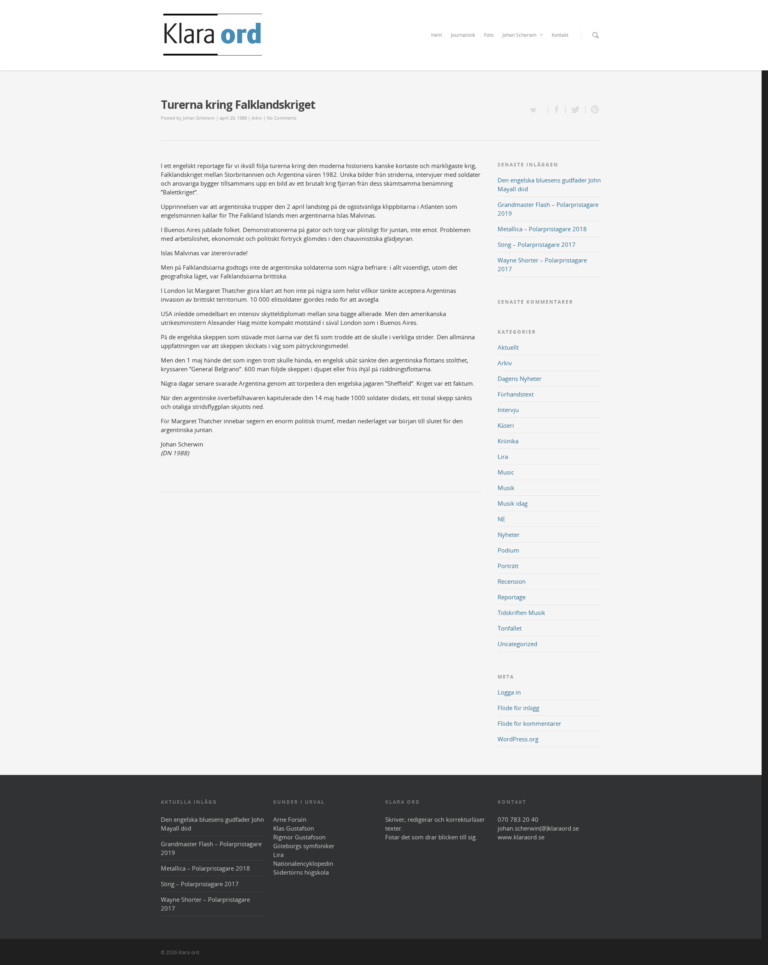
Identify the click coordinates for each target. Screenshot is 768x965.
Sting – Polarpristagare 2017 (537, 244)
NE (501, 519)
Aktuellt (508, 347)
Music (506, 472)
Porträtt (508, 566)
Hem (436, 35)
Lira (503, 456)
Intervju (508, 410)
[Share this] (557, 110)
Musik (506, 488)
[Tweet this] (576, 110)
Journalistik (463, 35)
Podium (508, 550)
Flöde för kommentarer (529, 723)
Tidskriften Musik (521, 613)
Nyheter (509, 535)
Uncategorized (517, 644)
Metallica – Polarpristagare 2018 (542, 229)
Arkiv (257, 118)
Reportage (512, 597)
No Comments (281, 118)
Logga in (509, 692)
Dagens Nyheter (520, 378)
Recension (512, 581)
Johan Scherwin (519, 35)
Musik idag (513, 503)
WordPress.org (518, 739)
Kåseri (506, 425)
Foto (489, 35)
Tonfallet (510, 628)
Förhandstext (516, 394)
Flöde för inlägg (518, 708)
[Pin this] (593, 110)
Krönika (508, 441)
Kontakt (560, 35)
